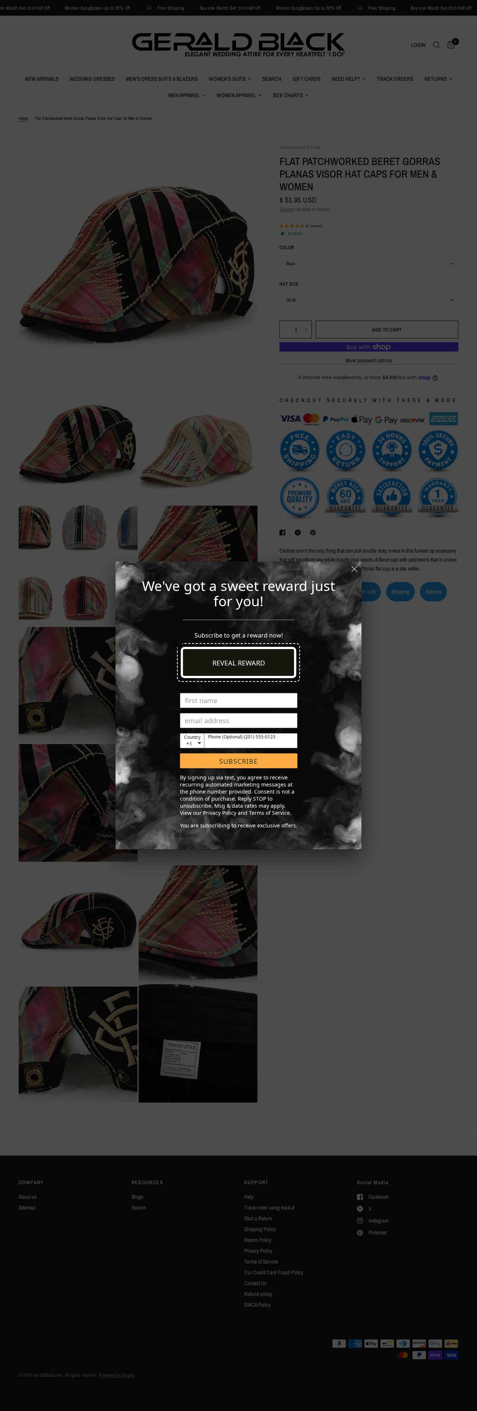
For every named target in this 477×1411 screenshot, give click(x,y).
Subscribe (238, 761)
